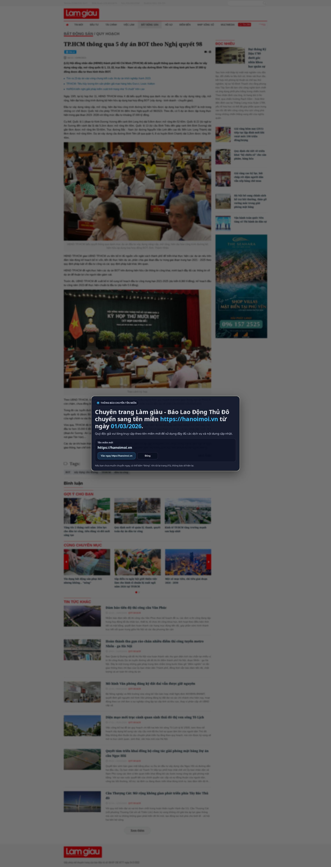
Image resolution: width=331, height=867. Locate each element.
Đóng (148, 455)
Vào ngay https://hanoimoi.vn (116, 455)
